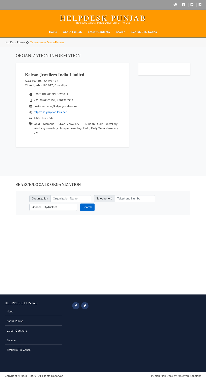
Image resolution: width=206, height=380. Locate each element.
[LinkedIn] (200, 4)
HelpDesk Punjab (103, 18)
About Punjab (72, 31)
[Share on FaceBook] (75, 305)
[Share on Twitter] (85, 305)
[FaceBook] (183, 4)
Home (53, 31)
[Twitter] (192, 4)
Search (120, 31)
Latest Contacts (99, 31)
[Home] (175, 4)
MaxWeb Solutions (189, 375)
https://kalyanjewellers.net (50, 112)
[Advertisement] (103, 257)
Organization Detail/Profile (47, 42)
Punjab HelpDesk (162, 375)
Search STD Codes (144, 31)
